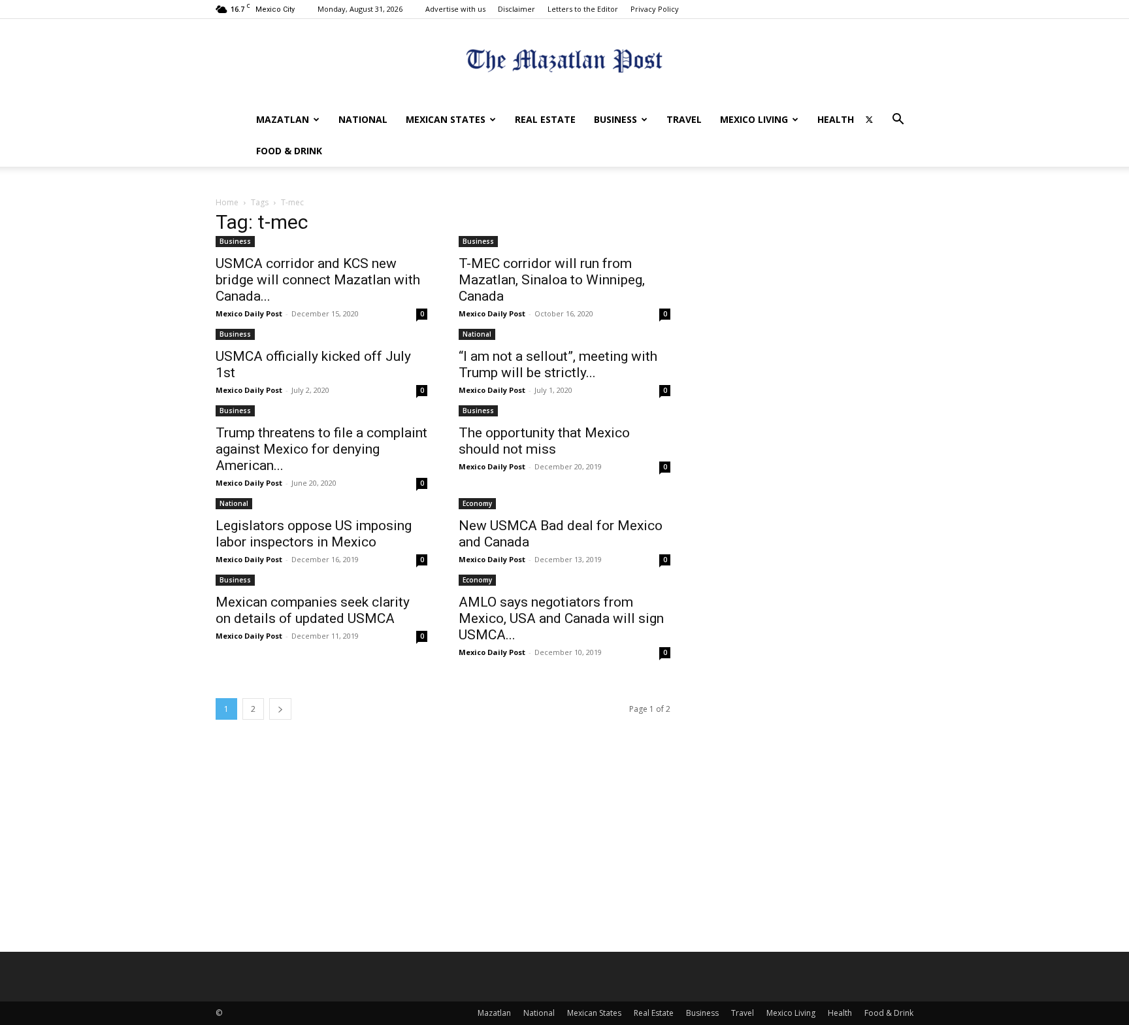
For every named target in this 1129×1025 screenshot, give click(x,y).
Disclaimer (516, 9)
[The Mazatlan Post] (564, 62)
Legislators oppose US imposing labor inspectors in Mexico (314, 534)
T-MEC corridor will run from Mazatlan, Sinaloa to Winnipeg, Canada (552, 280)
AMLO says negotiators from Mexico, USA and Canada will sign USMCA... (561, 618)
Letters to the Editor (583, 9)
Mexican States (445, 119)
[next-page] (280, 709)
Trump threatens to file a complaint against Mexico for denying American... (321, 449)
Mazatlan (282, 119)
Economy (477, 503)
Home (227, 202)
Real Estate (545, 119)
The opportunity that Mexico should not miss (544, 441)
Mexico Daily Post (249, 313)
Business (615, 119)
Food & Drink (289, 150)
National (362, 119)
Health (835, 119)
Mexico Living (754, 119)
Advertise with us (455, 9)
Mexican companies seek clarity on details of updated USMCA (313, 610)
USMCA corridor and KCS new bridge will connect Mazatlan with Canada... (318, 280)
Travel (684, 119)
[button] (897, 120)
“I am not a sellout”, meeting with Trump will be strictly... (558, 364)
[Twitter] (869, 119)
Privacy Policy (654, 9)
